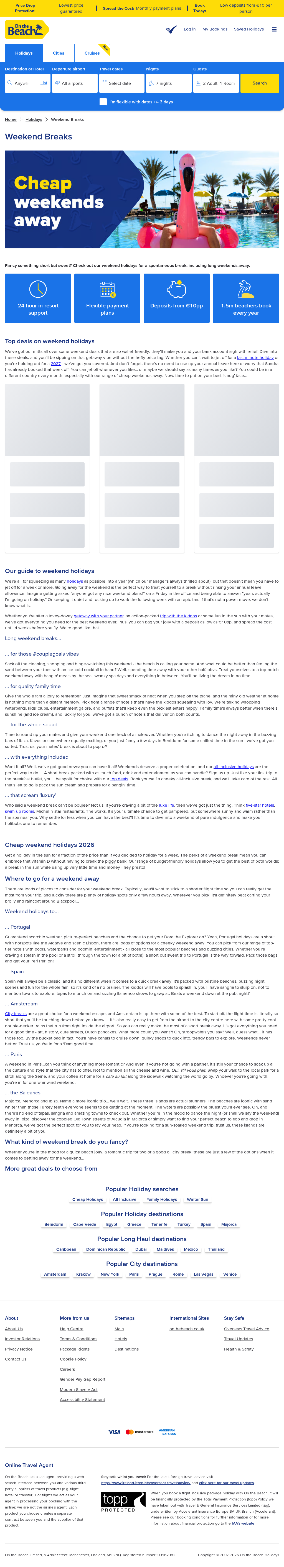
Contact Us (15, 1359)
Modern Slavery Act (79, 1389)
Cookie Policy (73, 1359)
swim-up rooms (19, 811)
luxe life (166, 805)
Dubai (141, 1249)
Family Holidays (161, 1199)
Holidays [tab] (24, 52)
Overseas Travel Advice (246, 1328)
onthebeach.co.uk (186, 1328)
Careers (67, 1369)
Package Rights (75, 1349)
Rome (178, 1274)
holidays (34, 119)
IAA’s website (243, 1523)
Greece (134, 1224)
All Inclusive (124, 1199)
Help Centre (71, 1328)
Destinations (127, 1349)
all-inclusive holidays (234, 766)
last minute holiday (255, 357)
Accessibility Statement (82, 1399)
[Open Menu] (274, 29)
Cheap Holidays (87, 1199)
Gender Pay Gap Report (82, 1379)
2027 (56, 363)
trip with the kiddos (178, 615)
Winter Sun (197, 1199)
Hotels (121, 1338)
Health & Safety (239, 1349)
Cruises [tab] (97, 50)
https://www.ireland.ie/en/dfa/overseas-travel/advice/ (146, 1483)
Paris (134, 1274)
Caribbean (66, 1249)
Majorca (229, 1224)
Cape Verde (84, 1224)
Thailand (216, 1249)
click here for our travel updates (226, 1483)
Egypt (111, 1224)
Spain (206, 1224)
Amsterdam (55, 1274)
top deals (119, 778)
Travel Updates (238, 1338)
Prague (156, 1274)
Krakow (83, 1274)
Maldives (165, 1249)
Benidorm (53, 1224)
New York (110, 1274)
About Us (14, 1328)
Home (11, 119)
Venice (230, 1274)
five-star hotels (260, 805)
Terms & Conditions (78, 1338)
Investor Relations (22, 1338)
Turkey (184, 1224)
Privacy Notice (19, 1349)
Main (119, 1328)
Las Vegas (203, 1274)
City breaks (16, 1013)
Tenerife (159, 1224)
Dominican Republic (105, 1249)
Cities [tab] (58, 52)
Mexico (191, 1249)
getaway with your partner (98, 615)
